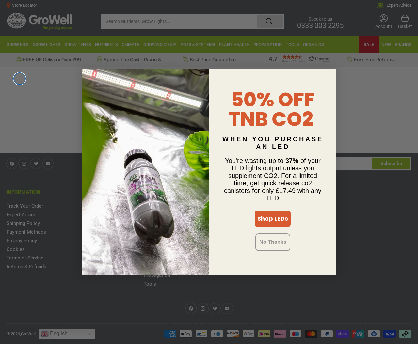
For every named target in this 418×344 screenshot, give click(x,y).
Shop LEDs (272, 218)
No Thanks (272, 242)
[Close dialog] (19, 79)
